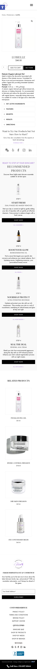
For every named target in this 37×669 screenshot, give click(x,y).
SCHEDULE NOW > (18, 143)
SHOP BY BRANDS (18, 639)
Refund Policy (18, 618)
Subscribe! (18, 597)
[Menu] (31, 5)
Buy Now (29, 68)
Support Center (18, 621)
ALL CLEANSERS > (18, 225)
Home (4, 15)
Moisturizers (10, 15)
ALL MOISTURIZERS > (18, 319)
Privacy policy (18, 612)
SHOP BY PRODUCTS (18, 632)
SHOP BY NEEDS (18, 635)
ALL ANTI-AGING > (18, 367)
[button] (2, 7)
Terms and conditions (18, 615)
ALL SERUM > (18, 272)
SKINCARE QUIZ (18, 629)
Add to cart (15, 68)
